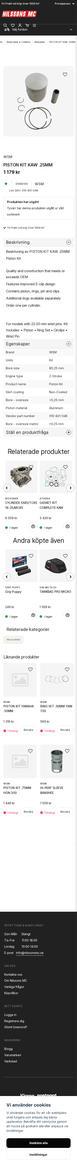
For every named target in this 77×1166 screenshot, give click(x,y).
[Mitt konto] (20, 25)
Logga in (10, 1015)
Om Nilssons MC (15, 980)
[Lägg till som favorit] (12, 25)
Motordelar (39, 42)
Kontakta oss (13, 974)
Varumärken (12, 1055)
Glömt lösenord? (15, 1027)
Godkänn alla (38, 1143)
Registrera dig (14, 1021)
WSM (7, 157)
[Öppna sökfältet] (5, 25)
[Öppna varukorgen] (27, 25)
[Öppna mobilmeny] (34, 25)
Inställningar (38, 1154)
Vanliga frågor (14, 987)
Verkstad (10, 1061)
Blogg (8, 1049)
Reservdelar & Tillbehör (18, 42)
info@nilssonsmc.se (30, 953)
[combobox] (38, 28)
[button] (66, 73)
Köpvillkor (11, 993)
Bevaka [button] (28, 729)
